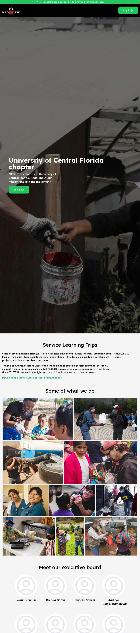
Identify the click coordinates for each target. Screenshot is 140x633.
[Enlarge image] (37, 419)
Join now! (19, 189)
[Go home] (59, 10)
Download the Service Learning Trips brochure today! (32, 377)
